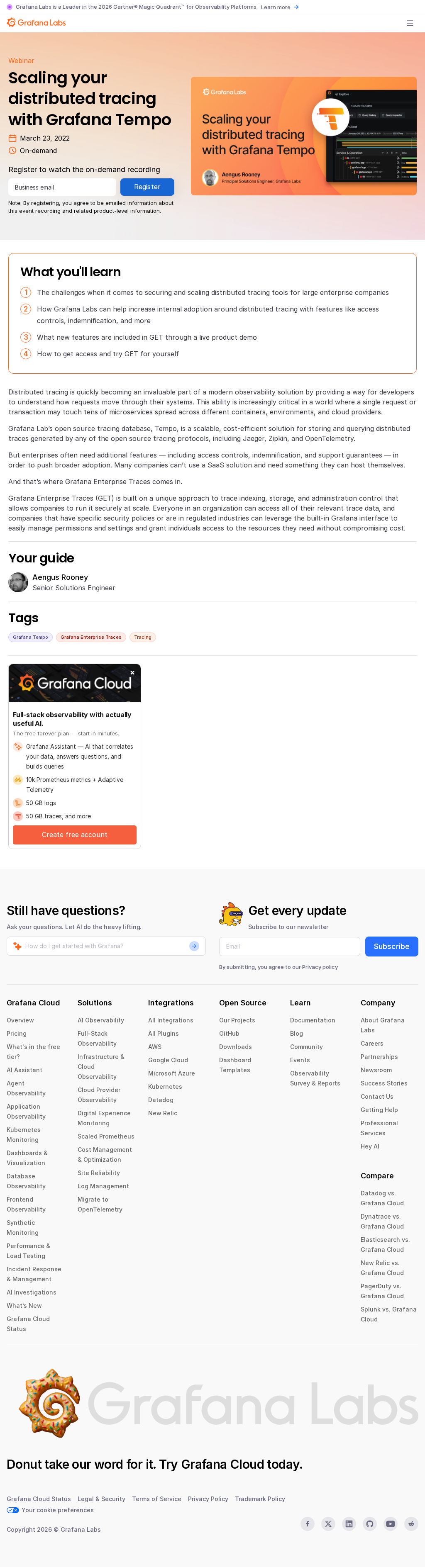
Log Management (103, 1186)
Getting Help (379, 1109)
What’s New (24, 1305)
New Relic (162, 1113)
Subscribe (392, 946)
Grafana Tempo (30, 637)
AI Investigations (31, 1292)
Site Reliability (99, 1172)
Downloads (235, 1046)
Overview (20, 1020)
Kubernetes (165, 1086)
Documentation (312, 1020)
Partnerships (379, 1056)
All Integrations (170, 1020)
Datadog (160, 1099)
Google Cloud (168, 1059)
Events (300, 1059)
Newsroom (376, 1069)
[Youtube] (390, 1524)
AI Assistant (24, 1069)
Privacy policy (320, 967)
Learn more (276, 7)
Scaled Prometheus (106, 1136)
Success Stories (384, 1083)
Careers (372, 1043)
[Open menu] (410, 23)
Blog (296, 1033)
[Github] (370, 1524)
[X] (328, 1524)
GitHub (229, 1033)
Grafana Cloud (222, 1464)
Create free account (74, 834)
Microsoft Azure (171, 1073)
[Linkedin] (349, 1524)
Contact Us (377, 1096)
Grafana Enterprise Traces (91, 637)
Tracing (142, 637)
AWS (154, 1046)
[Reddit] (411, 1524)
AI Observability (101, 1020)
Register (147, 186)
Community (306, 1046)
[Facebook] (307, 1524)
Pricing (17, 1033)
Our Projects (237, 1020)
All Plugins (163, 1033)
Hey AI (370, 1146)
